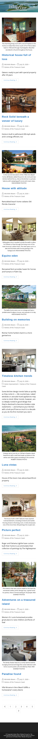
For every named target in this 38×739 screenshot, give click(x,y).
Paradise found (11, 674)
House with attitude (14, 188)
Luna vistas (9, 464)
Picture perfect (11, 530)
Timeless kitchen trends (17, 375)
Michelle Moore (9, 64)
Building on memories (16, 319)
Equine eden (10, 255)
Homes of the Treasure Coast (14, 67)
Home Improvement (11, 384)
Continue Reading (11, 80)
